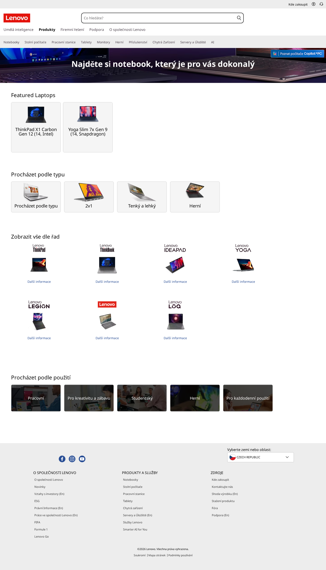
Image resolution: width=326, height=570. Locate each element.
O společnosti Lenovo (48, 480)
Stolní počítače (132, 487)
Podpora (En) (220, 515)
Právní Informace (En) (48, 508)
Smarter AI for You (135, 529)
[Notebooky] (21, 42)
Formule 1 (41, 529)
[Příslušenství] (149, 42)
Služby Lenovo (132, 522)
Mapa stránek (156, 555)
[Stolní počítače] (48, 42)
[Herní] (125, 42)
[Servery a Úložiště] (207, 42)
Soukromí (139, 555)
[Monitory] (111, 42)
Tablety (128, 501)
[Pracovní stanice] (77, 42)
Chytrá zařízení (133, 508)
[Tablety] (93, 42)
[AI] (216, 42)
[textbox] (261, 457)
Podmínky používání (180, 555)
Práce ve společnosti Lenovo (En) (56, 515)
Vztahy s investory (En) (49, 494)
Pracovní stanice (134, 494)
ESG (36, 501)
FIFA (37, 522)
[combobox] (158, 18)
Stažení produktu (223, 501)
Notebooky (130, 480)
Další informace (39, 281)
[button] (313, 4)
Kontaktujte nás (222, 487)
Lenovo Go (41, 536)
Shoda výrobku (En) (225, 494)
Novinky (39, 487)
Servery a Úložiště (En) (137, 515)
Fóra (215, 508)
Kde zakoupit (220, 480)
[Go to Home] (17, 18)
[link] (321, 5)
